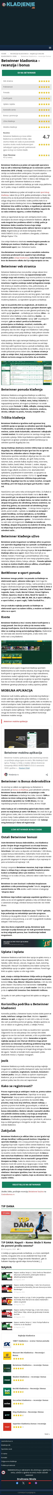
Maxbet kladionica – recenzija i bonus (29, 1377)
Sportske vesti (6, 1449)
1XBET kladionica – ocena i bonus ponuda (31, 1341)
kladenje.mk (5, 1445)
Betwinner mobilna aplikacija (15, 721)
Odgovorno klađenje (9, 1461)
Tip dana (7, 1206)
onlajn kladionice (21, 258)
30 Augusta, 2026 (9, 1249)
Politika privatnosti (8, 1465)
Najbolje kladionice (26, 1335)
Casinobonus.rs (7, 1194)
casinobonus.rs (7, 1441)
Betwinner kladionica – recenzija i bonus (30, 1365)
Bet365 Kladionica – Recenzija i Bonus (29, 1388)
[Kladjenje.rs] (19, 8)
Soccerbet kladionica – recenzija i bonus (30, 1400)
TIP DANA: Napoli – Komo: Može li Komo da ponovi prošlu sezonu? (26, 1244)
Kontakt (4, 1457)
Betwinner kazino (36, 1191)
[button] (49, 48)
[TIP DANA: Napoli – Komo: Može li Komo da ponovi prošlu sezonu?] (26, 1225)
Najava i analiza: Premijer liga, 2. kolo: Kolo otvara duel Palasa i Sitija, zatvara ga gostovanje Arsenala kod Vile (31, 1312)
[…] (40, 1261)
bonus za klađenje (20, 790)
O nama (4, 1453)
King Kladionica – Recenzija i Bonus (28, 1412)
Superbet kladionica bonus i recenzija (29, 1423)
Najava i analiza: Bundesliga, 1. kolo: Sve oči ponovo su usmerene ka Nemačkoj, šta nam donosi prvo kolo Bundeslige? (32, 1287)
